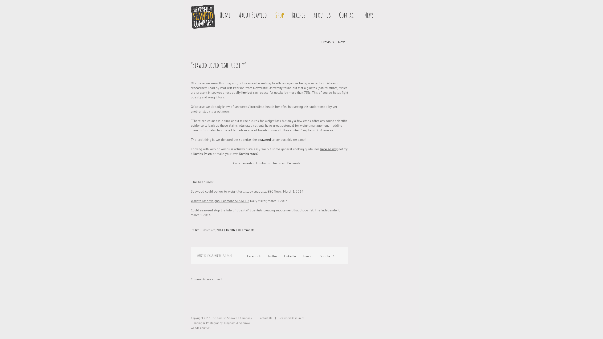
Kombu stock (248, 154)
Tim (197, 230)
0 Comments (246, 230)
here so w (327, 149)
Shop (279, 15)
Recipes (298, 15)
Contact (347, 15)
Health (230, 230)
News (369, 15)
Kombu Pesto (202, 154)
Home (225, 15)
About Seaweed (253, 15)
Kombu (246, 92)
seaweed (264, 139)
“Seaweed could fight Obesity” (218, 65)
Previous (328, 42)
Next (341, 42)
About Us (322, 15)
